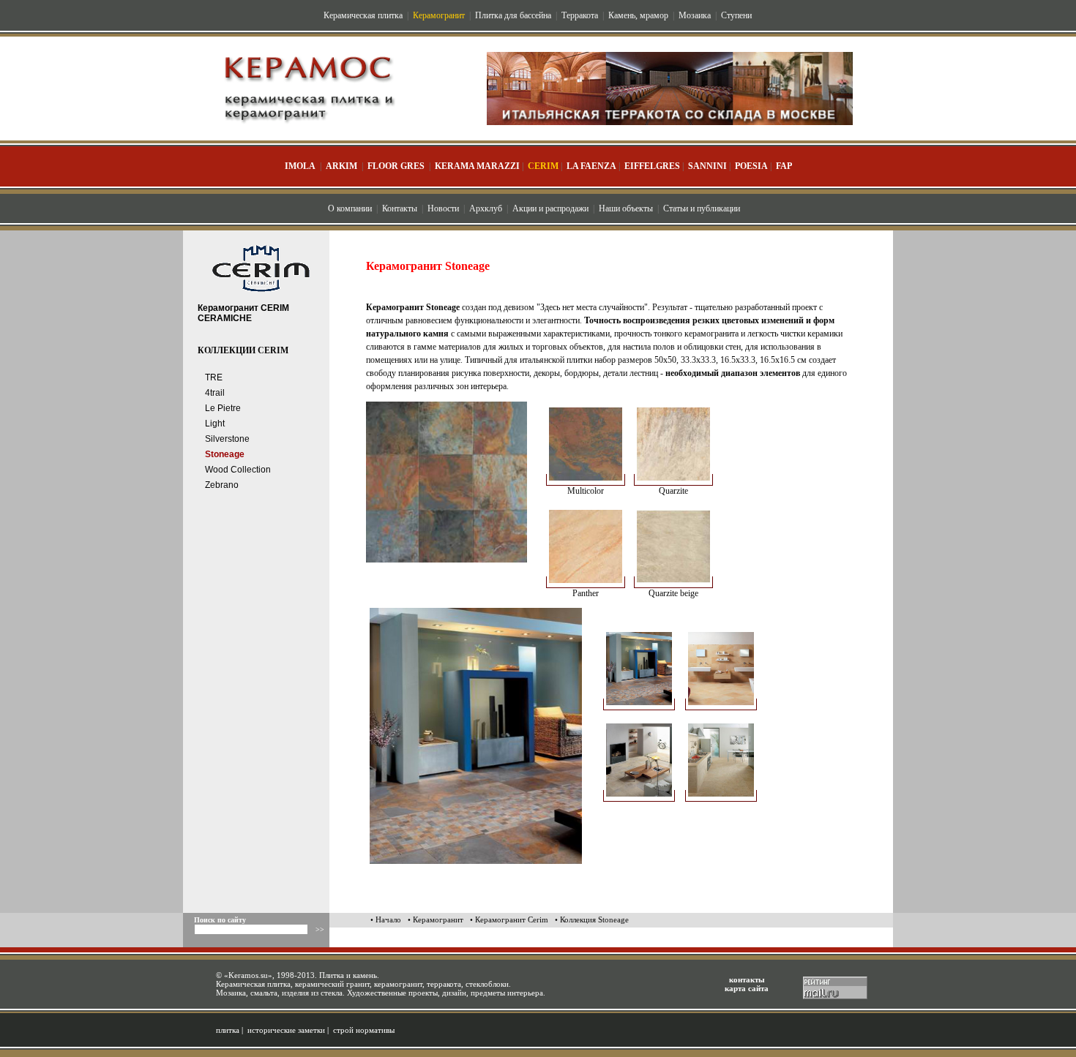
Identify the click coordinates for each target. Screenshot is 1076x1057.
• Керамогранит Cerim (509, 919)
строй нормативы (364, 1030)
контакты (747, 979)
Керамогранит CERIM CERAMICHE (243, 313)
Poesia (751, 166)
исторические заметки (286, 1030)
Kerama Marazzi (477, 166)
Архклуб (485, 208)
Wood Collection (238, 469)
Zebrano (222, 485)
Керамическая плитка (363, 15)
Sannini (707, 166)
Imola (300, 166)
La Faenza (591, 166)
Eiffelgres (652, 166)
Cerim (543, 166)
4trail (215, 393)
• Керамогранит (435, 919)
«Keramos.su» (248, 975)
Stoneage (224, 454)
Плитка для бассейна (513, 15)
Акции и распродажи (550, 208)
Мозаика (695, 15)
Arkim (341, 166)
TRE (214, 377)
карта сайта (747, 988)
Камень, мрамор (638, 15)
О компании (350, 208)
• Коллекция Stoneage (592, 919)
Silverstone (227, 439)
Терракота (579, 15)
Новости (443, 208)
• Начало (385, 919)
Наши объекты (626, 208)
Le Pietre (223, 408)
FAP (784, 166)
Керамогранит (439, 15)
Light (215, 423)
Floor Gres (396, 166)
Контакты (399, 208)
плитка (227, 1030)
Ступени (736, 15)
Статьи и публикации (701, 208)
